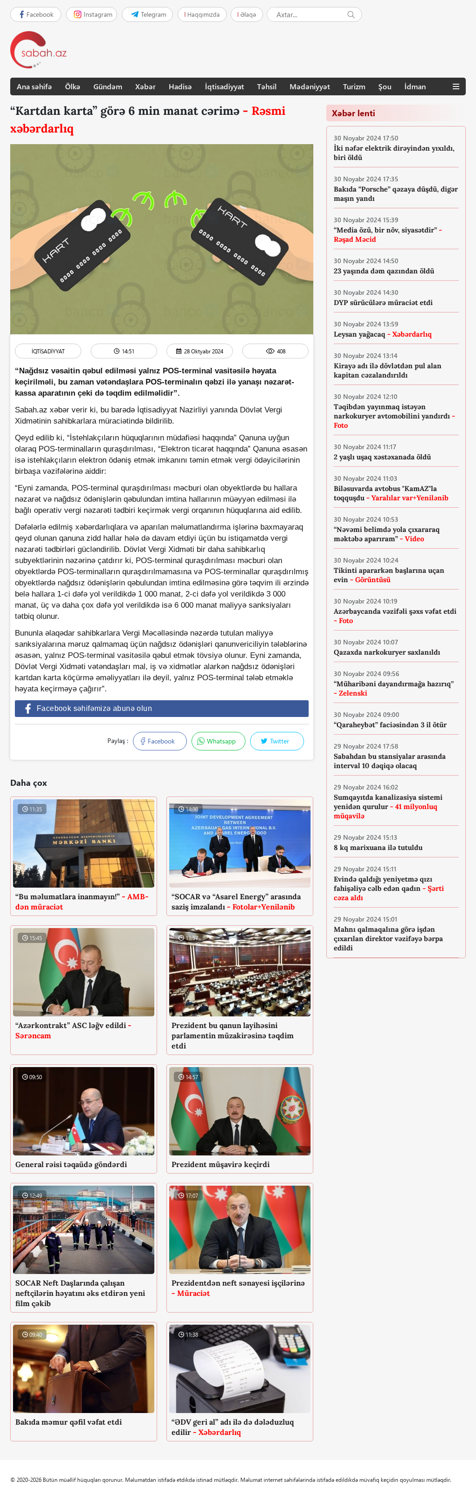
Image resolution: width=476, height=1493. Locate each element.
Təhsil (267, 86)
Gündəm (107, 86)
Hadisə (180, 86)
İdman (415, 86)
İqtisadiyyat (224, 86)
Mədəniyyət (310, 86)
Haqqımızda (203, 14)
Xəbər (145, 86)
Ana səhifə (34, 86)
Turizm (354, 86)
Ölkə (72, 86)
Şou (384, 86)
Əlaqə (248, 14)
